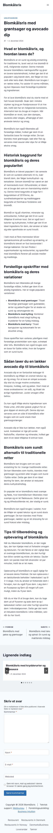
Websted (9, 776)
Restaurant (13, 820)
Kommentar (10, 712)
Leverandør (21, 829)
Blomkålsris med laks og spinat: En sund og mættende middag (39, 632)
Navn (8, 752)
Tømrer (33, 829)
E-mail (9, 764)
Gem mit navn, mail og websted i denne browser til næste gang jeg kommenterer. (25, 784)
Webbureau (18, 808)
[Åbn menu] (47, 5)
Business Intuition (26, 811)
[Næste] (46, 671)
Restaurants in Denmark (33, 820)
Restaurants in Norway (16, 825)
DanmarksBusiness (39, 825)
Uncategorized (11, 18)
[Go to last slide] (7, 671)
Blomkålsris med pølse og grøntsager (13, 631)
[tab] (21, 682)
